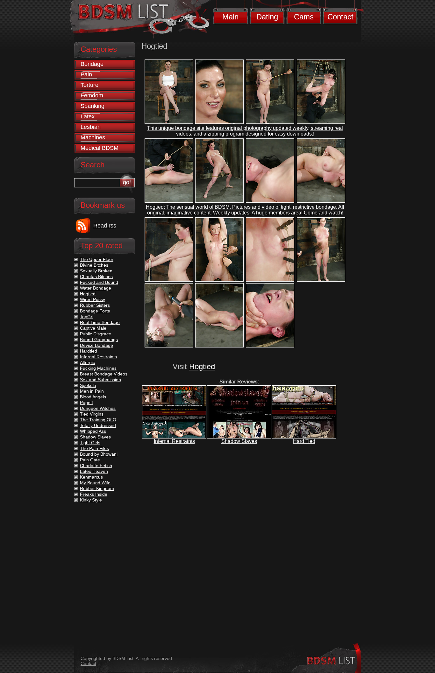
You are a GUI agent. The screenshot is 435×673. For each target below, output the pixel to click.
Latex (88, 116)
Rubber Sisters (95, 305)
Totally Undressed (98, 425)
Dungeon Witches (98, 408)
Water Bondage (95, 288)
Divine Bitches (94, 265)
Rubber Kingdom (97, 488)
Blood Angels (93, 396)
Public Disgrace (95, 333)
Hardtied (88, 351)
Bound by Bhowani (99, 454)
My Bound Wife (95, 482)
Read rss (104, 225)
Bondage (92, 64)
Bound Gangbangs (99, 339)
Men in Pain (92, 391)
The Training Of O (98, 419)
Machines (93, 137)
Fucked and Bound (99, 282)
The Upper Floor (96, 259)
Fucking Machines (98, 368)
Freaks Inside (93, 494)
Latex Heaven (94, 471)
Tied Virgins (91, 414)
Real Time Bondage (100, 322)
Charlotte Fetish (96, 465)
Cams (304, 16)
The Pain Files (94, 448)
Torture (89, 85)
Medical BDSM (99, 148)
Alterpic (87, 362)
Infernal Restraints (174, 441)
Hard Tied (304, 441)
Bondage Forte (95, 310)
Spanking (92, 106)
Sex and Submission (100, 379)
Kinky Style (91, 499)
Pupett (86, 402)
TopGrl (86, 316)
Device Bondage (96, 345)
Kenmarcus (91, 477)
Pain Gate (90, 459)
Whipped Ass (93, 431)
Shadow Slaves (239, 441)
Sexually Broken (96, 270)
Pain (86, 74)
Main (230, 16)
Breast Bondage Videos (103, 373)
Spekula (88, 385)
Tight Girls (90, 442)
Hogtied (202, 366)
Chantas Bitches (96, 276)
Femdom (92, 95)
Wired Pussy (92, 299)
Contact (340, 16)
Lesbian (91, 127)
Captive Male (93, 328)
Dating (267, 16)
